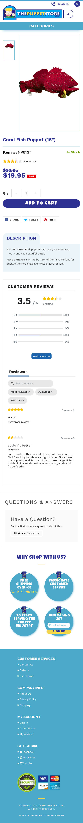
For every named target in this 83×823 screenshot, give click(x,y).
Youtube (27, 763)
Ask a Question (28, 533)
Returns (25, 670)
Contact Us (26, 664)
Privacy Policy (28, 699)
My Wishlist (27, 734)
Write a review (41, 356)
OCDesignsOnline (53, 815)
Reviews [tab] (18, 371)
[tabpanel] (41, 427)
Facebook (28, 751)
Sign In (63, 4)
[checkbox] (17, 400)
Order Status (28, 728)
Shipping (25, 705)
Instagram (28, 757)
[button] (41, 315)
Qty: (6, 193)
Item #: (10, 152)
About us (25, 693)
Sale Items (26, 676)
